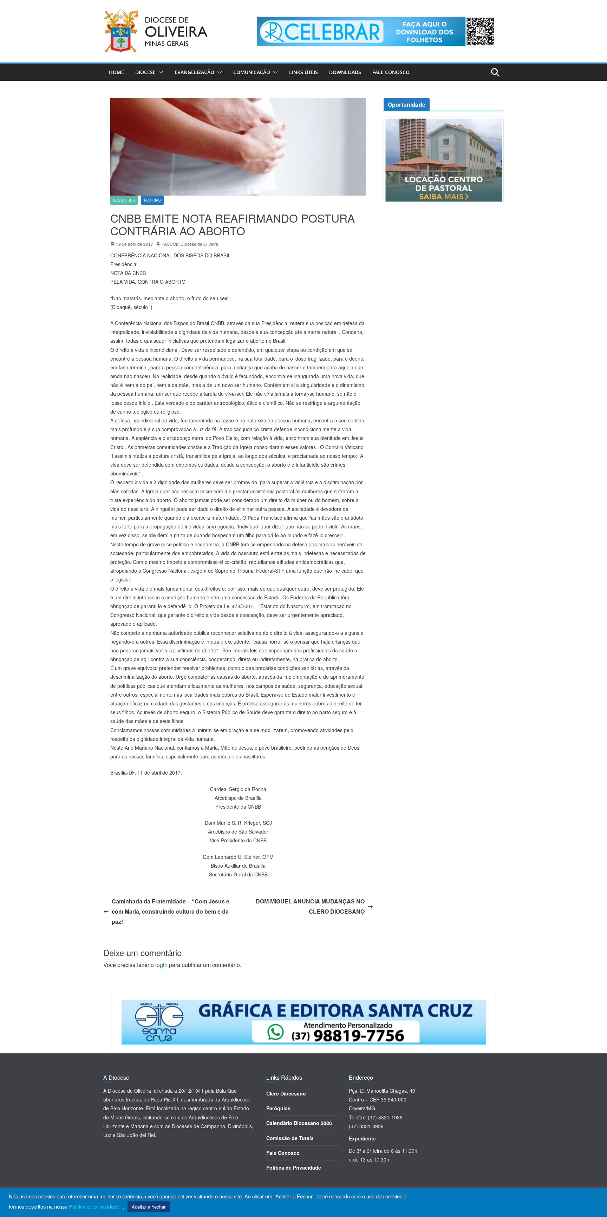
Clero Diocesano (286, 1093)
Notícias (152, 200)
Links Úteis (303, 72)
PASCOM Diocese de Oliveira (190, 244)
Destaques (124, 200)
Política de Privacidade (293, 1167)
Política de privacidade (94, 1206)
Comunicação (251, 72)
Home (116, 72)
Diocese (145, 72)
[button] (159, 72)
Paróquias (278, 1108)
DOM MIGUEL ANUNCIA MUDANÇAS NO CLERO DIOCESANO (310, 906)
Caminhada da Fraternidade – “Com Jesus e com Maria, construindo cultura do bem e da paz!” (170, 911)
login (161, 965)
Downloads (345, 72)
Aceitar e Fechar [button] (148, 1206)
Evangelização (194, 72)
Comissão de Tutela (290, 1138)
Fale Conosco (391, 72)
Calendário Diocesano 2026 (299, 1122)
